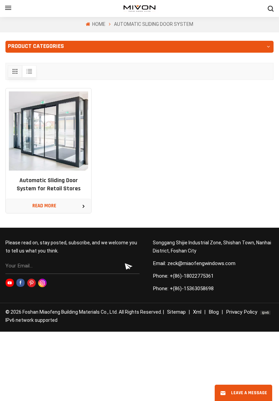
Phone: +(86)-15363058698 (183, 288)
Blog (214, 312)
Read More (44, 206)
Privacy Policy (241, 312)
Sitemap (176, 312)
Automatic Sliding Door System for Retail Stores (49, 185)
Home (98, 24)
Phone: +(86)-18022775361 (183, 276)
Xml (197, 312)
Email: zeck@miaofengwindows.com (194, 263)
